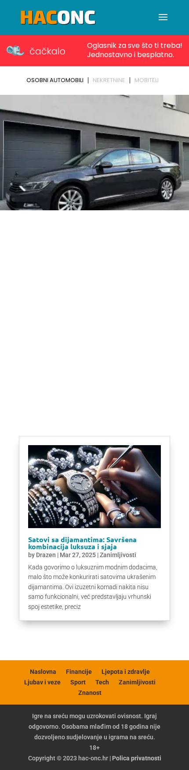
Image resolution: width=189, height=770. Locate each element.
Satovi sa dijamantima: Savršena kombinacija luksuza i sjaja (82, 543)
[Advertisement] (94, 312)
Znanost (90, 692)
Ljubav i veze (42, 682)
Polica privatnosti (136, 758)
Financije (79, 671)
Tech (102, 682)
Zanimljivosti (118, 554)
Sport (78, 682)
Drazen (46, 554)
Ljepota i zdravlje (126, 671)
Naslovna (43, 671)
